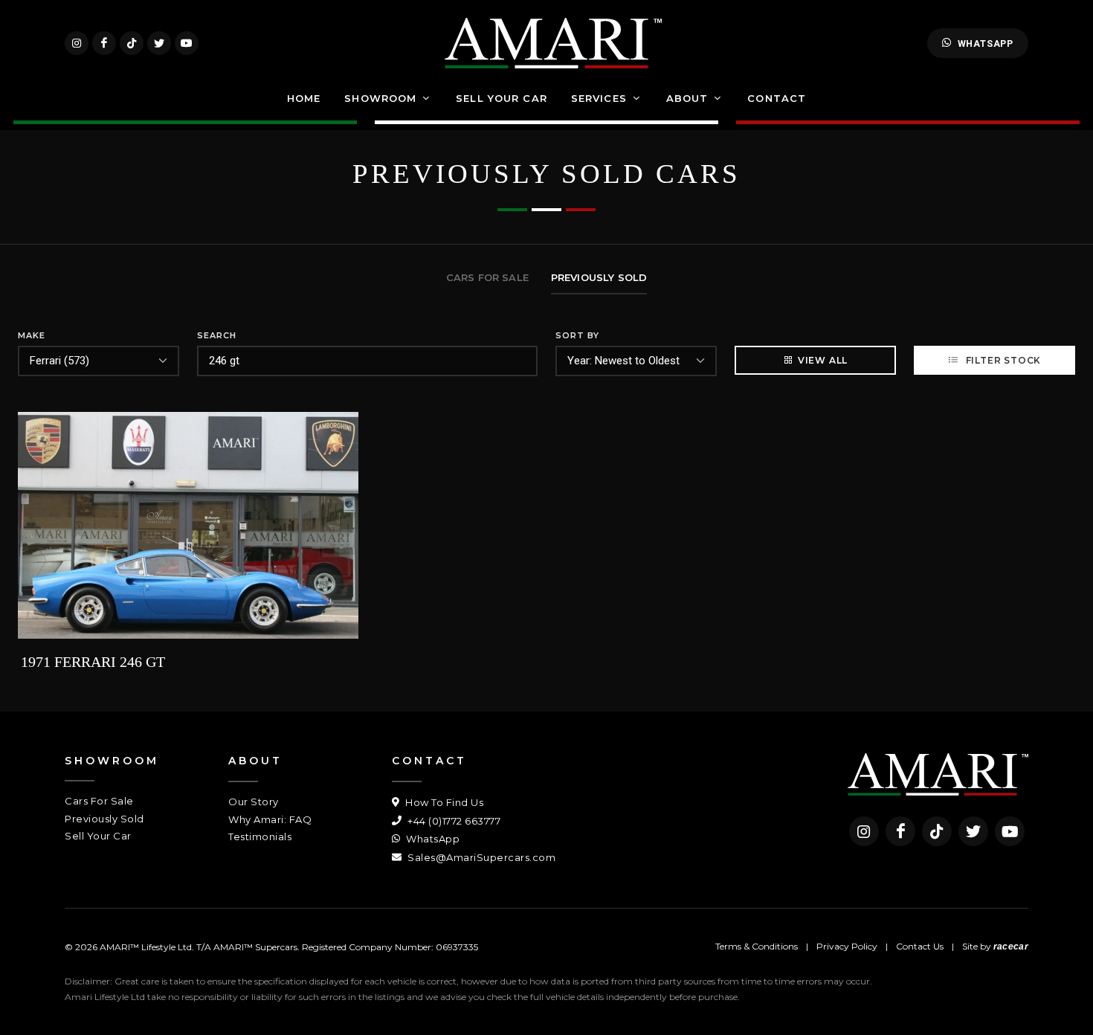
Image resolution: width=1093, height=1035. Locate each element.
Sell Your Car (98, 836)
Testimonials (259, 836)
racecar (1010, 946)
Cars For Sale (99, 801)
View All (823, 360)
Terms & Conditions (756, 946)
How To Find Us (443, 802)
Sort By (577, 335)
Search (216, 335)
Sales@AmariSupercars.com (480, 857)
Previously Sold (104, 819)
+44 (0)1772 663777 (452, 821)
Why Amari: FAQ (270, 819)
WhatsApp (985, 43)
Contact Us (920, 946)
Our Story (253, 801)
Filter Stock (1002, 360)
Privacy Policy (846, 946)
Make (31, 335)
